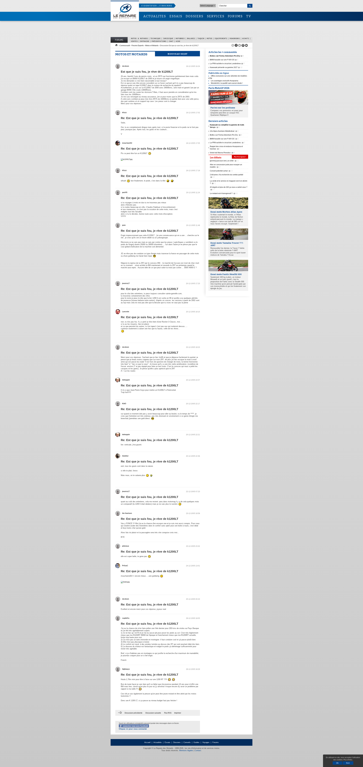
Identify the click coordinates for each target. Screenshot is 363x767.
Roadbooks (235, 38)
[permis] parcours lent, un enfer (224, 161)
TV (248, 16)
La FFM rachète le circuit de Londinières (227, 64)
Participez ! (240, 157)
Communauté (125, 46)
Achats (245, 38)
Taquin (201, 38)
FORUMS (235, 16)
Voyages (205, 742)
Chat (171, 41)
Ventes (134, 41)
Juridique (168, 38)
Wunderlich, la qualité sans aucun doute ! (227, 83)
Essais (167, 742)
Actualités (157, 742)
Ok (337, 763)
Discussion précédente (133, 713)
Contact (198, 750)
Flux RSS (167, 713)
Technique (155, 38)
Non (348, 763)
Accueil (147, 742)
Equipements (221, 38)
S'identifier (149, 6)
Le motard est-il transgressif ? (224, 193)
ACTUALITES (154, 16)
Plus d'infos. (348, 760)
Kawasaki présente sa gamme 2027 (226, 67)
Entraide (144, 41)
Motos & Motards (139, 38)
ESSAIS (175, 16)
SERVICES (215, 16)
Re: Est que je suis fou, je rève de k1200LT (149, 118)
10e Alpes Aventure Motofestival (224, 131)
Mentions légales (186, 750)
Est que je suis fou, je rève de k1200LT (147, 71)
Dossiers (177, 742)
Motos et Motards (151, 46)
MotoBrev (180, 38)
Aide (178, 41)
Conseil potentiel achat (221, 171)
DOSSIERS (194, 16)
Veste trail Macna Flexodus (222, 153)
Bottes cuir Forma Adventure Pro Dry (226, 135)
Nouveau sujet (177, 54)
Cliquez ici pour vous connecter (133, 729)
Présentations (159, 41)
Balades (191, 38)
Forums (119, 40)
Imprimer (177, 713)
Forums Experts (138, 46)
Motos (209, 38)
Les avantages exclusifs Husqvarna (224, 81)
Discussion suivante (153, 713)
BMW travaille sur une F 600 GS (224, 60)
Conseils (187, 742)
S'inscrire (165, 6)
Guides (196, 742)
